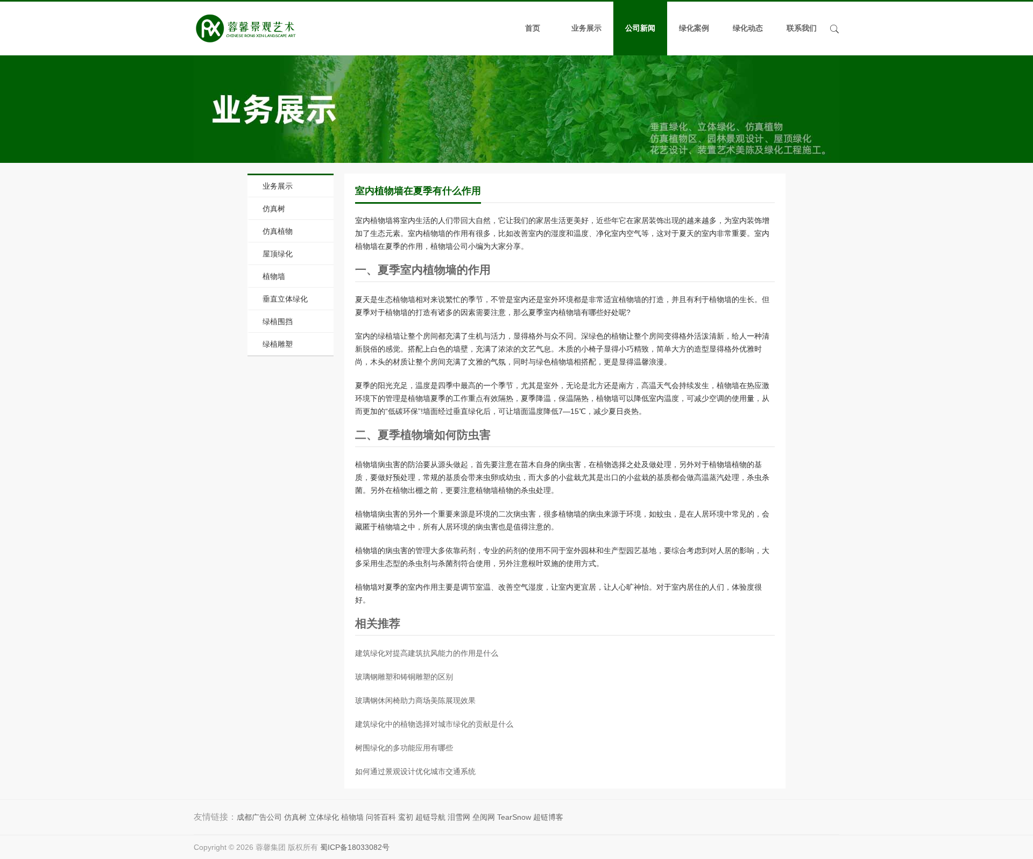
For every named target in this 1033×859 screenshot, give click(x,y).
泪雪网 (459, 817)
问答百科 (381, 817)
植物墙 (274, 276)
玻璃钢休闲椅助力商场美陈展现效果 (415, 700)
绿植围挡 (278, 321)
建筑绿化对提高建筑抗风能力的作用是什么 (426, 653)
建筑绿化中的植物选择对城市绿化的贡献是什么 (434, 724)
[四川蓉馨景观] (246, 28)
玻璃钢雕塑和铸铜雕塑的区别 (404, 676)
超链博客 (548, 817)
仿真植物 (278, 231)
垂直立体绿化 (285, 299)
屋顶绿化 (278, 253)
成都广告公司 (259, 817)
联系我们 (802, 28)
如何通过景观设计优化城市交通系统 (415, 771)
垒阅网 (483, 817)
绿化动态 (748, 28)
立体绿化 (324, 817)
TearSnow (514, 817)
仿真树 (274, 208)
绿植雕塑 (278, 344)
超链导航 (430, 817)
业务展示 (586, 28)
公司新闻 (640, 28)
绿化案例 (694, 28)
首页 (532, 28)
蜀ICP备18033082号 (355, 847)
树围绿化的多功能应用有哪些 (404, 747)
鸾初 (405, 817)
